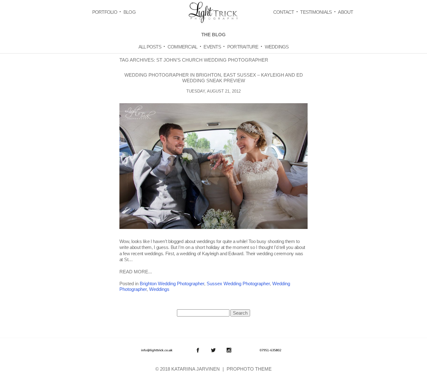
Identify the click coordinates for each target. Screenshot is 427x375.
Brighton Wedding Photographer (172, 283)
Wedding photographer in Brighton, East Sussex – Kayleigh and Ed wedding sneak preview (213, 77)
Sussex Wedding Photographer (238, 283)
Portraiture (243, 46)
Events (212, 46)
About (345, 12)
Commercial (183, 46)
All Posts (149, 46)
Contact (283, 12)
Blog (129, 12)
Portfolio (104, 12)
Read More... (135, 271)
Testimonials (316, 12)
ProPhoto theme (249, 369)
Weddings (277, 46)
